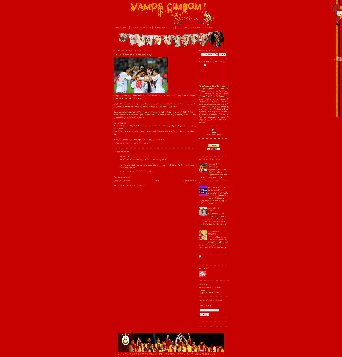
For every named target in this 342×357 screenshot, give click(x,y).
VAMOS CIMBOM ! (121, 28)
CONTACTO (209, 28)
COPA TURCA (146, 28)
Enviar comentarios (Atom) (135, 185)
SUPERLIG (135, 28)
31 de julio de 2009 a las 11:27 (136, 171)
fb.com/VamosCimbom (214, 135)
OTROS (199, 28)
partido (146, 143)
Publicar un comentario (122, 177)
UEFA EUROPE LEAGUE (185, 28)
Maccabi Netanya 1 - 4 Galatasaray (132, 54)
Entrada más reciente (122, 181)
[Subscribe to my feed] (203, 277)
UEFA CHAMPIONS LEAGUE (164, 28)
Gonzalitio (123, 156)
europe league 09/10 (132, 143)
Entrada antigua (190, 181)
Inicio (157, 181)
